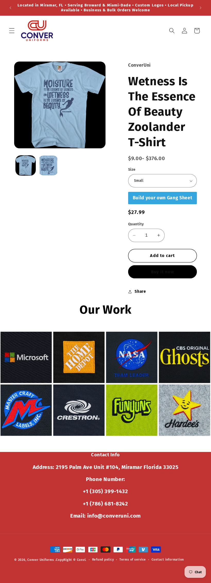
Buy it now (162, 271)
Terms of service (132, 559)
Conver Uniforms (40, 560)
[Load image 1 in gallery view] (26, 165)
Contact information (168, 559)
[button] (12, 30)
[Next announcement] (200, 7)
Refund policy (103, 559)
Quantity (136, 224)
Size (132, 169)
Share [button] (140, 291)
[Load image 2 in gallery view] (48, 165)
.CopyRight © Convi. (71, 560)
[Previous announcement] (10, 7)
